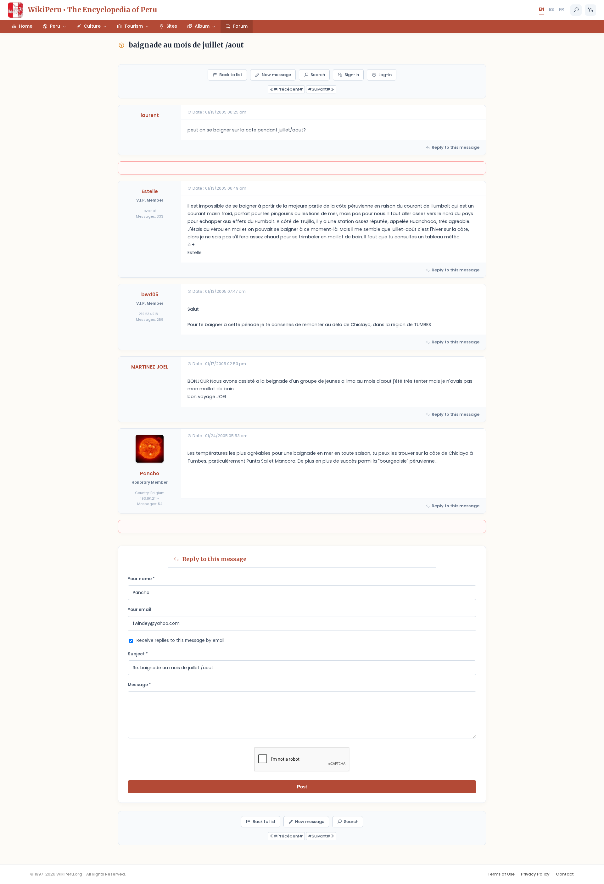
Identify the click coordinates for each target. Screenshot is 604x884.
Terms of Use (501, 874)
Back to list (230, 75)
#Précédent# (288, 89)
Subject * (138, 654)
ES (551, 9)
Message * (139, 685)
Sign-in (351, 75)
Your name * (141, 579)
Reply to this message (455, 147)
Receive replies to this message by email (180, 640)
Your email (139, 610)
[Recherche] (576, 10)
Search (317, 75)
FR (561, 9)
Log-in (385, 75)
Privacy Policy (535, 874)
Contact (565, 874)
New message (276, 75)
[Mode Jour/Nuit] (590, 10)
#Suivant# (319, 89)
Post (302, 786)
